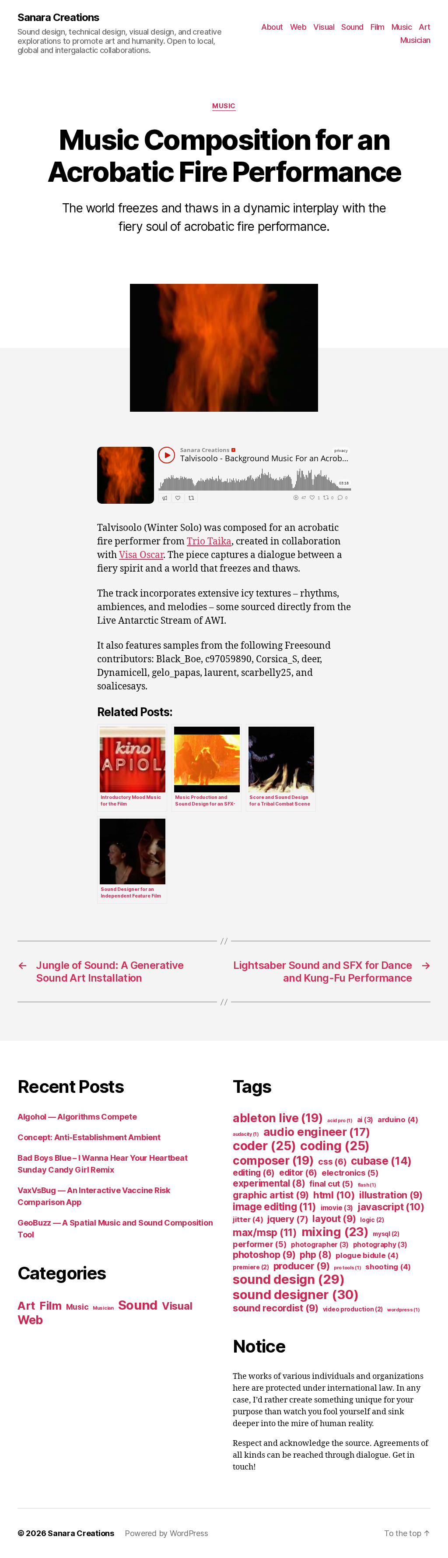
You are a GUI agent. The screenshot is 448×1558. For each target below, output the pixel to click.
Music (402, 27)
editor (298, 1172)
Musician (415, 40)
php (315, 1254)
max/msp (265, 1232)
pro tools (347, 1268)
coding (335, 1145)
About (272, 27)
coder (264, 1145)
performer (260, 1244)
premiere (251, 1267)
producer (301, 1266)
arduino (398, 1119)
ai (365, 1120)
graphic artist (271, 1195)
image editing (274, 1207)
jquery (287, 1219)
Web (298, 27)
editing (254, 1172)
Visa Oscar (141, 555)
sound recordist (275, 1308)
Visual (323, 27)
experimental (269, 1183)
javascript (391, 1206)
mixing (335, 1231)
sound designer (296, 1294)
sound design (288, 1279)
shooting (388, 1266)
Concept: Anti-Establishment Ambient (89, 1137)
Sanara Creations (58, 17)
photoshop (264, 1254)
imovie (337, 1208)
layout (334, 1218)
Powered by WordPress (166, 1533)
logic (372, 1219)
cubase (381, 1160)
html (334, 1195)
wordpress (403, 1310)
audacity (246, 1134)
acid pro (340, 1120)
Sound (352, 27)
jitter (248, 1219)
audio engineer (316, 1131)
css (332, 1161)
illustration (391, 1195)
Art (424, 27)
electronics (350, 1172)
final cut (331, 1183)
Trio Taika (209, 542)
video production (353, 1309)
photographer (320, 1244)
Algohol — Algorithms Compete (77, 1116)
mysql (386, 1233)
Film (378, 27)
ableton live (278, 1118)
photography (380, 1244)
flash (367, 1185)
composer (273, 1160)
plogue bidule (367, 1255)
